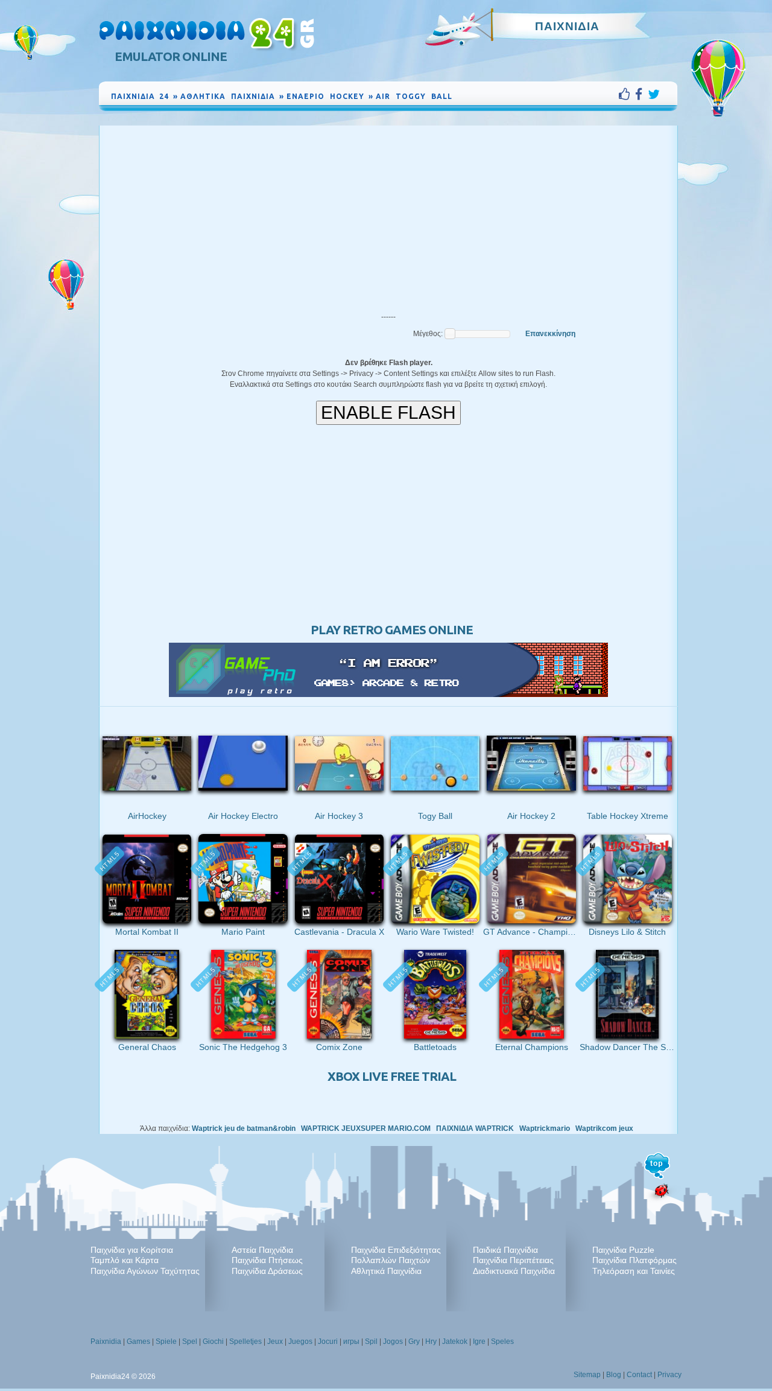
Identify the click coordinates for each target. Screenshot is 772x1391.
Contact (639, 1374)
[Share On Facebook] (641, 94)
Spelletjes (245, 1341)
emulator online (171, 56)
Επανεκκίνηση (550, 333)
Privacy (669, 1374)
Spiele (166, 1341)
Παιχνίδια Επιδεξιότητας (396, 1250)
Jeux (275, 1341)
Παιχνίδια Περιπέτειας (513, 1260)
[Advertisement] (388, 216)
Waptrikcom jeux (604, 1128)
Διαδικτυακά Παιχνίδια (514, 1271)
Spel (189, 1341)
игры (351, 1341)
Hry (431, 1341)
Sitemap (587, 1374)
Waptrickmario (544, 1128)
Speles (502, 1341)
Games (138, 1341)
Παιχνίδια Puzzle (623, 1250)
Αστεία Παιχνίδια (262, 1250)
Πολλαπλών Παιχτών (390, 1260)
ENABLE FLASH (388, 412)
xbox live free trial (391, 1076)
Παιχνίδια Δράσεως (267, 1271)
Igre (479, 1341)
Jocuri (328, 1341)
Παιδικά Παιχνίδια (505, 1250)
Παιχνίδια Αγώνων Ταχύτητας (145, 1271)
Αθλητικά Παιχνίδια (386, 1271)
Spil (371, 1341)
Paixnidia (105, 1341)
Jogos (393, 1341)
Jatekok (454, 1341)
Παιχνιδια (567, 26)
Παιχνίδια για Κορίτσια (131, 1250)
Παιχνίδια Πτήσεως (267, 1260)
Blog (613, 1374)
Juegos (300, 1341)
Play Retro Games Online (392, 630)
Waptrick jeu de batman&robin (244, 1128)
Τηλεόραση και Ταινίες (633, 1271)
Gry (414, 1341)
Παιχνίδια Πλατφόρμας (634, 1260)
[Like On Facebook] (627, 94)
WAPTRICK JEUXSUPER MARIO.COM (366, 1128)
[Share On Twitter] (654, 94)
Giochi (213, 1341)
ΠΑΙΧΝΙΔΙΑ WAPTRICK (475, 1128)
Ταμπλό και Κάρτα (124, 1260)
